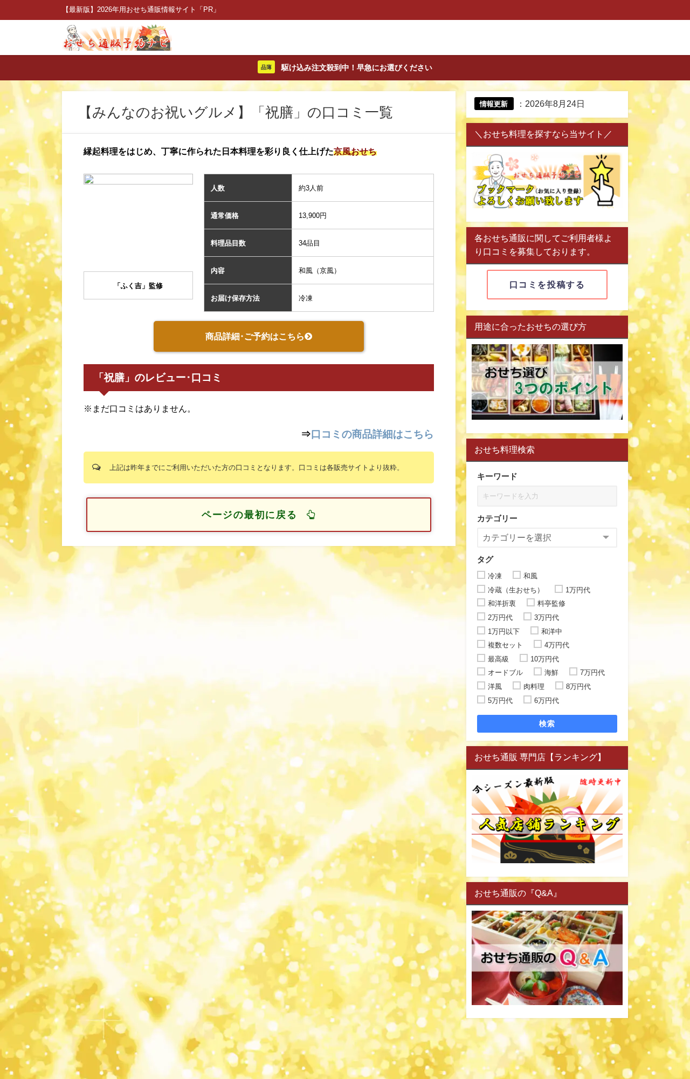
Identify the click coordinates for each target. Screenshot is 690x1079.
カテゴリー (497, 518)
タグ (485, 559)
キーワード (497, 476)
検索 (547, 723)
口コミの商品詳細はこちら (372, 434)
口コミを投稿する (547, 284)
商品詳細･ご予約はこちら (255, 336)
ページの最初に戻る (250, 515)
